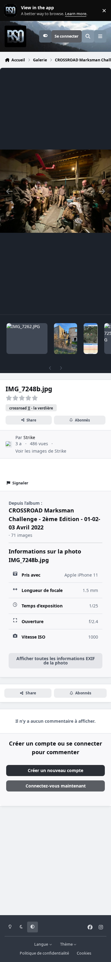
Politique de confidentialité (44, 953)
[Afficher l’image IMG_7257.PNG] (91, 338)
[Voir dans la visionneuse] (55, 191)
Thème (67, 944)
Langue (41, 944)
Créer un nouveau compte (55, 770)
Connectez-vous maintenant (56, 786)
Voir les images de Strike (40, 451)
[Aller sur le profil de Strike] (9, 444)
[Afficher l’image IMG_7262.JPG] (26, 338)
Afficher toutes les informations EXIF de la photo (55, 661)
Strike (29, 437)
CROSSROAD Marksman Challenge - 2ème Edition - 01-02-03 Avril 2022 (54, 519)
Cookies (84, 953)
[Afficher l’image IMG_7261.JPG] (65, 338)
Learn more (12, 11)
